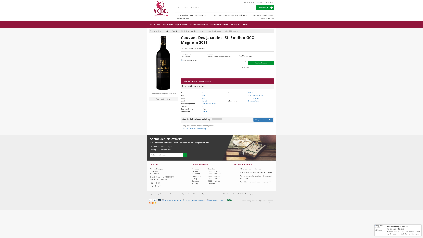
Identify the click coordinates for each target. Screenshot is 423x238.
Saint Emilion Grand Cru (188, 31)
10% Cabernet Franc (255, 95)
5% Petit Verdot (254, 98)
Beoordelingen (205, 81)
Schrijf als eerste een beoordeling (193, 48)
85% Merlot (252, 93)
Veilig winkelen (185, 194)
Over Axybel (234, 24)
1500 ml (205, 112)
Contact (245, 24)
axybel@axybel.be (156, 186)
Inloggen (260, 2)
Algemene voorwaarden (209, 194)
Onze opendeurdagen (219, 24)
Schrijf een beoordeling (263, 120)
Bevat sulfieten (253, 101)
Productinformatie (189, 81)
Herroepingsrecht (251, 194)
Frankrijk (174, 31)
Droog (204, 98)
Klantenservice (269, 2)
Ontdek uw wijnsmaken (199, 24)
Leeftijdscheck (226, 194)
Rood (201, 31)
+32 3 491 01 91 (249, 2)
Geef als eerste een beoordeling (194, 128)
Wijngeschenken (181, 24)
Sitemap (196, 194)
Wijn (158, 24)
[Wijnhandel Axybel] (161, 9)
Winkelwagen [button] (265, 8)
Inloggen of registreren (157, 194)
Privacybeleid (238, 194)
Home (152, 24)
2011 (203, 106)
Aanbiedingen (168, 24)
